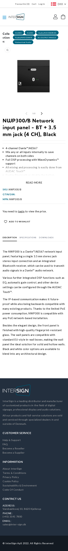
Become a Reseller (13, 448)
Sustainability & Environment (20, 485)
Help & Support (12, 440)
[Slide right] (42, 113)
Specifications (28, 237)
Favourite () (22, 4)
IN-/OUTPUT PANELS (47, 38)
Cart (34, 4)
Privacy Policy (11, 477)
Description (10, 237)
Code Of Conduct (13, 489)
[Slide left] (26, 113)
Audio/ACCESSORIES (47, 33)
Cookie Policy (11, 481)
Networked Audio (23, 42)
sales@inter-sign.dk (14, 524)
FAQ (5, 444)
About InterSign (12, 468)
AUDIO (30, 33)
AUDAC (18, 33)
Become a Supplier (13, 452)
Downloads (46, 237)
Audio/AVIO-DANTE (23, 38)
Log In (42, 4)
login (21, 211)
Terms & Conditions (14, 472)
